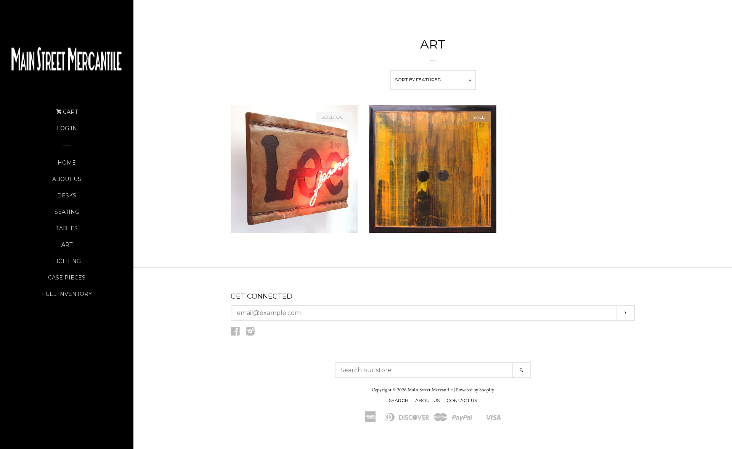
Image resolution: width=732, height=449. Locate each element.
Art (66, 244)
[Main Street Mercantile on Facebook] (235, 333)
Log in (67, 128)
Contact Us (461, 400)
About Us (66, 179)
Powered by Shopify (475, 390)
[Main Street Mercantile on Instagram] (250, 333)
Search (398, 400)
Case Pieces (66, 277)
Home (67, 162)
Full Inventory (67, 294)
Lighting (67, 261)
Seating (67, 211)
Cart (69, 111)
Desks (66, 195)
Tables (67, 228)
